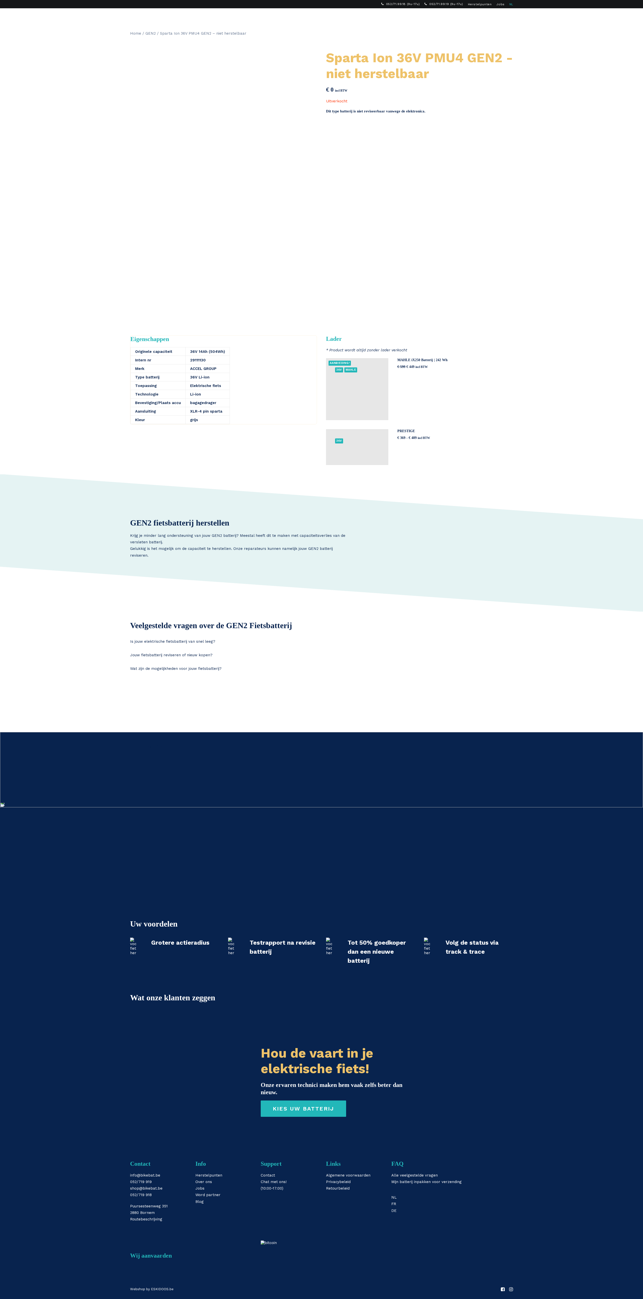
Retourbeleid (338, 1188)
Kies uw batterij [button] (303, 1109)
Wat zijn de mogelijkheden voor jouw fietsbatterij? (176, 668)
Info (368, 16)
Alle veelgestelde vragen (414, 1175)
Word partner (208, 1195)
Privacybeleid (338, 1182)
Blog (199, 1201)
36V (339, 369)
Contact (268, 1175)
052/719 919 (141, 1182)
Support (390, 16)
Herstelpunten (480, 4)
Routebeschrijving (146, 1219)
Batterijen (295, 16)
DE (394, 1210)
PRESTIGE (406, 431)
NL (511, 4)
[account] (502, 16)
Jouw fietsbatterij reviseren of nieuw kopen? (171, 655)
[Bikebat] (134, 16)
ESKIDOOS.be (162, 1289)
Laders (323, 16)
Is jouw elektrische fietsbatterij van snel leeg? (172, 641)
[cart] (509, 16)
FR (393, 1204)
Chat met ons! (274, 1182)
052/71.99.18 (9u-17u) (403, 4)
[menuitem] (400, 4)
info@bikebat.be (145, 1175)
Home (135, 33)
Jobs (500, 4)
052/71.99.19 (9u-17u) (446, 4)
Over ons (203, 1182)
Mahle (351, 369)
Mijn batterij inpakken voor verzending (426, 1182)
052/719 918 (141, 1195)
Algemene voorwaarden (348, 1175)
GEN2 (150, 33)
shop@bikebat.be (146, 1188)
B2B (412, 16)
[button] (495, 16)
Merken (347, 16)
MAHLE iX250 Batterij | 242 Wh (422, 360)
